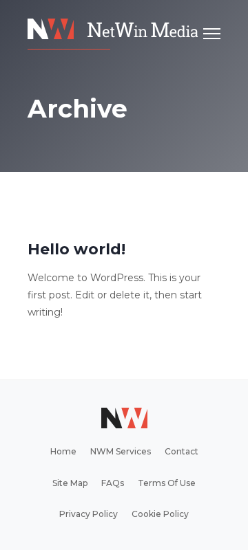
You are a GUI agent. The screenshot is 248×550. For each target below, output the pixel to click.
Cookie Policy (160, 514)
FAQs (112, 483)
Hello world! (76, 249)
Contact (181, 451)
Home (63, 451)
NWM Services (120, 451)
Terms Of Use (167, 483)
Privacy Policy (88, 514)
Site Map (69, 483)
